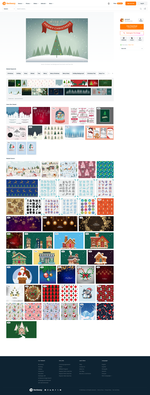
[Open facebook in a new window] (45, 390)
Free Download (132, 26)
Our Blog (81, 371)
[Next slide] (111, 73)
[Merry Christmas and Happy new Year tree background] (105, 115)
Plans (114, 3)
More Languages (106, 375)
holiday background (78, 73)
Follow (140, 21)
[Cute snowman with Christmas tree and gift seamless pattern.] (105, 293)
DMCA (60, 366)
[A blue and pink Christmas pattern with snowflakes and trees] (105, 169)
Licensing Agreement (64, 364)
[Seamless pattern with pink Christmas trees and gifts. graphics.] (86, 169)
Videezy (40, 369)
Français (104, 373)
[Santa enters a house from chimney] (22, 275)
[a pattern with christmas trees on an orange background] (105, 206)
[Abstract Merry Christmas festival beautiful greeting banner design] (23, 223)
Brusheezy (41, 364)
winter (32, 73)
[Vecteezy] (9, 3)
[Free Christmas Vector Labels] (16, 133)
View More (101, 91)
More (50, 3)
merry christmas (54, 73)
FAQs (80, 364)
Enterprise (41, 371)
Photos (28, 3)
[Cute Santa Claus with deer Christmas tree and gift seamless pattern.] (14, 311)
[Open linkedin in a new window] (50, 390)
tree (39, 73)
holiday (19, 73)
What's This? (131, 45)
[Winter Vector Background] (18, 115)
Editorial (43, 3)
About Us (81, 369)
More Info (123, 48)
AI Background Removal (44, 380)
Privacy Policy (108, 390)
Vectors (20, 3)
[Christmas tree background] (74, 133)
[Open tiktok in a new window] (55, 390)
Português (104, 369)
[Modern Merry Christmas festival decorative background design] (66, 275)
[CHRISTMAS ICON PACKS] (48, 188)
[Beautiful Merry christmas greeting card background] (41, 115)
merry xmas (66, 73)
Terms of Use (100, 390)
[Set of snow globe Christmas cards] (21, 148)
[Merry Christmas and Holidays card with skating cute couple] (60, 115)
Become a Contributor (85, 373)
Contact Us (82, 366)
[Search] (141, 9)
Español (104, 366)
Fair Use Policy (116, 390)
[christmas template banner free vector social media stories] (99, 133)
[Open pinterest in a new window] (53, 390)
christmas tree (91, 73)
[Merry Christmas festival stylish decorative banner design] (96, 223)
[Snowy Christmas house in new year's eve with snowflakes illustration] (38, 240)
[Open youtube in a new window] (60, 390)
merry (45, 73)
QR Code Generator (43, 382)
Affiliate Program (63, 369)
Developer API (42, 376)
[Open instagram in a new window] (48, 390)
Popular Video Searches (65, 376)
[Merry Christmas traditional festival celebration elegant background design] (14, 240)
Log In (142, 3)
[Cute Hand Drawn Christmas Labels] (82, 115)
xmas (25, 73)
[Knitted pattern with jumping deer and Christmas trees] (22, 188)
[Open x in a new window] (58, 390)
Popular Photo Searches (65, 373)
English (104, 364)
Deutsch (104, 371)
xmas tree (101, 73)
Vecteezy (40, 366)
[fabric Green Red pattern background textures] (51, 293)
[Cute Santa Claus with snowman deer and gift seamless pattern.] (33, 311)
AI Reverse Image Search (44, 378)
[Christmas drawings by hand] (15, 206)
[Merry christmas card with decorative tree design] (35, 133)
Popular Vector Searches (65, 371)
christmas (10, 73)
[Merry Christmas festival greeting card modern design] (105, 275)
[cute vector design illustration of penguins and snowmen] (87, 293)
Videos (35, 3)
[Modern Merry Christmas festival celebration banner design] (60, 223)
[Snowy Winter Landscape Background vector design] (87, 311)
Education (40, 373)
